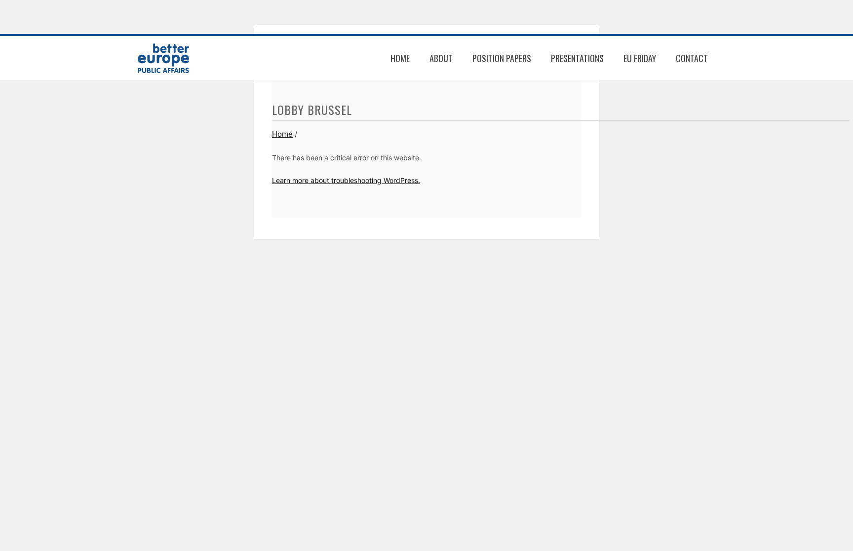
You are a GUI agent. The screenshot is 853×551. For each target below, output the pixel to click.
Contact (692, 58)
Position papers (501, 58)
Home (400, 58)
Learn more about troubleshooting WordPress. (346, 180)
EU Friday (639, 58)
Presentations (577, 58)
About (441, 58)
